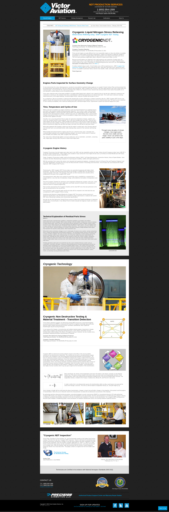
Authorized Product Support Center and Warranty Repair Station (100, 495)
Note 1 (96, 63)
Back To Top (162, 508)
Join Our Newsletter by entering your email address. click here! (90, 506)
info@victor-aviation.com (46, 486)
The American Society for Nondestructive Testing (61, 453)
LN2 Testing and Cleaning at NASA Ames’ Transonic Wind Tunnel (71, 25)
